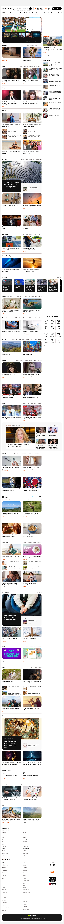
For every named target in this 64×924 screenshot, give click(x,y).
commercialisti (25, 851)
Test (41, 110)
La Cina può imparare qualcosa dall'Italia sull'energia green (11, 184)
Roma (5, 497)
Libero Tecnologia (7, 256)
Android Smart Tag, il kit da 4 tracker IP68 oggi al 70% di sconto (55, 98)
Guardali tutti (59, 277)
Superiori (40, 360)
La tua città (25, 904)
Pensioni (35, 213)
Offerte (27, 45)
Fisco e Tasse (25, 213)
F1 (28, 403)
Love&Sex (36, 110)
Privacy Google (29, 10)
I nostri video (5, 277)
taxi (3, 841)
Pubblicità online (28, 784)
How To (29, 255)
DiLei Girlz (5, 111)
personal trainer (25, 853)
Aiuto (3, 878)
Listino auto (4, 897)
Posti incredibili (38, 339)
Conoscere (4, 559)
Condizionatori (5, 470)
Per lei (40, 45)
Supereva (4, 475)
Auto (23, 234)
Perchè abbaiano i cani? (8, 681)
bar (23, 834)
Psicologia (30, 542)
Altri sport (40, 403)
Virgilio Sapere (4, 890)
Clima (22, 159)
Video (37, 12)
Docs (32, 14)
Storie (40, 382)
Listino (35, 234)
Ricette (48, 12)
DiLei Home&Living (7, 296)
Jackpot (54, 14)
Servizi (3, 848)
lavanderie (4, 850)
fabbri (3, 837)
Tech (33, 12)
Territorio (25, 516)
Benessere (24, 542)
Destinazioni (14, 339)
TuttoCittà (4, 910)
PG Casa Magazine (5, 907)
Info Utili (30, 213)
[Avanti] (61, 285)
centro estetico (25, 843)
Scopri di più (47, 55)
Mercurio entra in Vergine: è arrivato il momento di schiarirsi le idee (33, 745)
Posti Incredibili (5, 356)
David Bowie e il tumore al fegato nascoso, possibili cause (54, 75)
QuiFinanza (5, 213)
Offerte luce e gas (38, 14)
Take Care (5, 542)
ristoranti (24, 835)
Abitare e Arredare (6, 830)
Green (5, 188)
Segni (34, 715)
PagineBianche (5, 908)
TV (44, 12)
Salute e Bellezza (26, 839)
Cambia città (4, 499)
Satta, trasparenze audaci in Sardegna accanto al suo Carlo (53, 447)
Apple (19, 255)
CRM (41, 784)
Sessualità (39, 542)
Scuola (4, 360)
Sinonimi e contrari (24, 360)
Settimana (26, 715)
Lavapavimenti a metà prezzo (9, 59)
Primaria (30, 360)
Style (32, 110)
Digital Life (24, 255)
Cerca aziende (25, 899)
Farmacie (19, 499)
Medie (35, 360)
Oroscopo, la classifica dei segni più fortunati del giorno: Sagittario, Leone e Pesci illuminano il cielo (10, 742)
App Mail (3, 877)
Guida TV (16, 87)
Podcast (40, 667)
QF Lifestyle (5, 592)
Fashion (27, 110)
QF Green (4, 159)
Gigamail (3, 872)
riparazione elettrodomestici (7, 835)
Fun (58, 14)
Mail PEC (12, 14)
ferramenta (4, 832)
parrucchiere (25, 841)
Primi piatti (23, 521)
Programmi (25, 87)
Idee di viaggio (22, 339)
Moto (27, 234)
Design (25, 296)
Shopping (4, 889)
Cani (32, 667)
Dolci (35, 521)
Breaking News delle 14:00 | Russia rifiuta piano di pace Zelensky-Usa (41, 289)
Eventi (15, 499)
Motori (29, 12)
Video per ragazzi (38, 646)
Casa (3, 313)
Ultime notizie (21, 382)
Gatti (36, 667)
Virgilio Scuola (4, 892)
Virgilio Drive (4, 868)
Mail (3, 14)
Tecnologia (4, 60)
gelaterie (24, 832)
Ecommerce (35, 784)
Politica (32, 382)
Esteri (36, 382)
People (21, 66)
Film (36, 87)
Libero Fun (24, 895)
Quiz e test (39, 475)
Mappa (34, 499)
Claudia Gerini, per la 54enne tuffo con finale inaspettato (41, 435)
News (20, 87)
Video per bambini (29, 646)
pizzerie (24, 837)
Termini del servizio (23, 10)
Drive (17, 14)
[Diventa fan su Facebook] (50, 865)
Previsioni (40, 499)
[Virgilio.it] (7, 8)
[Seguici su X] (54, 865)
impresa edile (4, 834)
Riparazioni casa (38, 453)
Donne (17, 12)
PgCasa (4, 453)
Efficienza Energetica (29, 159)
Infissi (24, 470)
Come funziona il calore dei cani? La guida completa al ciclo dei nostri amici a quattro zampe (14, 693)
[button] (39, 30)
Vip (23, 83)
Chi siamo (20, 918)
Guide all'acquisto (34, 45)
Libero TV (24, 883)
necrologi (4, 855)
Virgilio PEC (4, 867)
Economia (12, 12)
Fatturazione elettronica (24, 14)
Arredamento (31, 296)
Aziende (24, 499)
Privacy (28, 918)
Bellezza (40, 66)
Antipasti (17, 521)
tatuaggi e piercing (26, 846)
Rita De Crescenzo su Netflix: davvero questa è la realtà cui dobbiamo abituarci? (11, 103)
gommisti (4, 844)
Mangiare (25, 830)
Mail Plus (7, 14)
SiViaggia (4, 339)
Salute (34, 542)
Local (3, 516)
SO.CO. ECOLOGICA (5, 822)
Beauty (23, 110)
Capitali (32, 339)
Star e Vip (26, 66)
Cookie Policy (32, 918)
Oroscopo (53, 12)
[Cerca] (30, 8)
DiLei (3, 66)
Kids (3, 646)
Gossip (41, 12)
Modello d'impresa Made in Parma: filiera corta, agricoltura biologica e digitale (31, 821)
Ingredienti (39, 521)
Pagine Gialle (5, 828)
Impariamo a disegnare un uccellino (31, 660)
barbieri (24, 844)
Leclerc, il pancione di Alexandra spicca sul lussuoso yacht (52, 435)
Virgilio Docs (4, 870)
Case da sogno (20, 296)
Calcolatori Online (26, 909)
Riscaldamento (17, 453)
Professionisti (26, 848)
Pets (3, 667)
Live (35, 403)
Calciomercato (24, 403)
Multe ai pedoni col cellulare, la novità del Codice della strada (30, 289)
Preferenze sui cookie (38, 918)
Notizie (3, 12)
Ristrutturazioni (38, 296)
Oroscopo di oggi (18, 715)
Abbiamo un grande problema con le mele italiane (32, 622)
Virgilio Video (25, 868)
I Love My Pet (22, 317)
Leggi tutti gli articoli (54, 425)
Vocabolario (25, 906)
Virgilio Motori (6, 234)
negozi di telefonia (5, 853)
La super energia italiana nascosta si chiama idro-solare (33, 189)
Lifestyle (31, 66)
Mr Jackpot (25, 894)
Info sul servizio (16, 10)
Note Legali (25, 918)
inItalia (24, 877)
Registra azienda (5, 903)
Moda (24, 62)
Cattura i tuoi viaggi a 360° (49, 47)
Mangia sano (25, 559)
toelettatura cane (5, 851)
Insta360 (44, 52)
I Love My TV (14, 317)
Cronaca (27, 382)
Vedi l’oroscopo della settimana (52, 345)
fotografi (24, 855)
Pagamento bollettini (47, 14)
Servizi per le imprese (8, 784)
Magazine (5, 88)
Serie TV (40, 87)
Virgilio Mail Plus (5, 865)
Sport (8, 12)
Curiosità (40, 234)
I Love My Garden (29, 317)
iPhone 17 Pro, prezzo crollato (55, 102)
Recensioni (39, 255)
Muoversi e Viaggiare (6, 839)
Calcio (18, 403)
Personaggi (31, 87)
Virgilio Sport (25, 865)
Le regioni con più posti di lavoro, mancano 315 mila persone (54, 64)
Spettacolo (4, 83)
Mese (30, 715)
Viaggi (25, 12)
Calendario (4, 875)
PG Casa (3, 905)
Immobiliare (18, 213)
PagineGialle (4, 902)
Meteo (21, 12)
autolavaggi (4, 846)
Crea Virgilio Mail (56, 8)
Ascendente (39, 715)
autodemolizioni (5, 843)
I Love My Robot (38, 317)
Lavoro (40, 213)
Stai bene (24, 586)
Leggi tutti (39, 592)
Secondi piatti (29, 521)
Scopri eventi (25, 901)
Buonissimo (5, 521)
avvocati (24, 850)
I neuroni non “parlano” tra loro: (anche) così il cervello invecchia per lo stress (11, 585)
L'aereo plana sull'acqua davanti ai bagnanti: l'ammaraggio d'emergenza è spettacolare (6, 291)
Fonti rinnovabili (38, 159)
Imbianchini (24, 453)
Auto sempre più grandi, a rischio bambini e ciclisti (10, 617)
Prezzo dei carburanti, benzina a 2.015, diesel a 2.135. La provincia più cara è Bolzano (55, 70)
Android (15, 255)
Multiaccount (4, 873)
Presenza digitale (20, 784)
